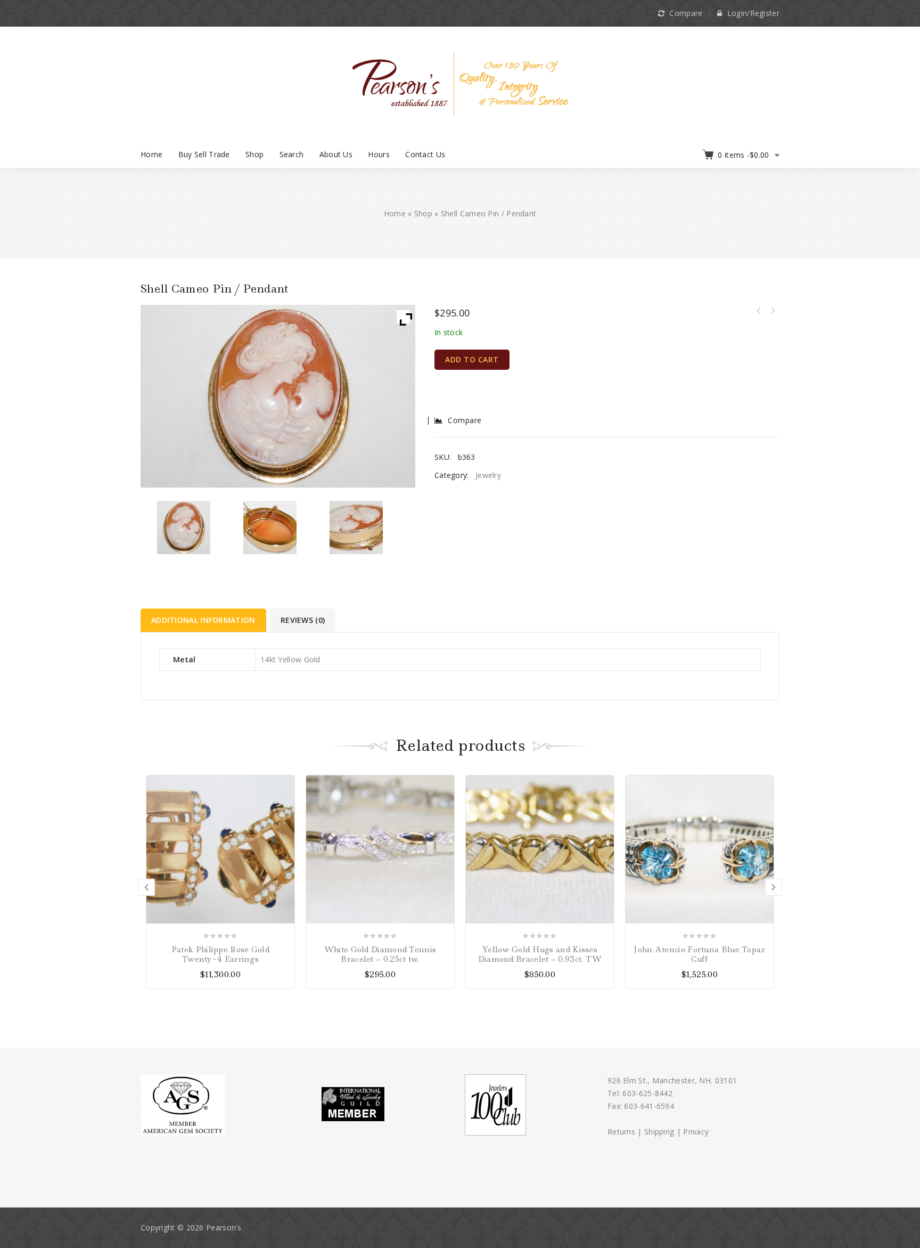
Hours (379, 154)
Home (151, 154)
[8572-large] (356, 527)
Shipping (659, 1132)
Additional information (203, 620)
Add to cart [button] (445, 784)
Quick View (285, 822)
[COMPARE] (285, 803)
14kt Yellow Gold (290, 659)
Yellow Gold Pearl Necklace (759, 311)
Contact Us (425, 154)
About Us (335, 154)
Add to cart (472, 359)
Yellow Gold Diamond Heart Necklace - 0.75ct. (772, 311)
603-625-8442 (647, 1093)
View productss (285, 784)
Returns (621, 1132)
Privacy (696, 1132)
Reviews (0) (303, 620)
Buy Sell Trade (204, 154)
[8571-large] (184, 527)
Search (292, 154)
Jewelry (488, 475)
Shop (254, 154)
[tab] (204, 620)
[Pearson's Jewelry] (460, 83)
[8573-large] (270, 527)
